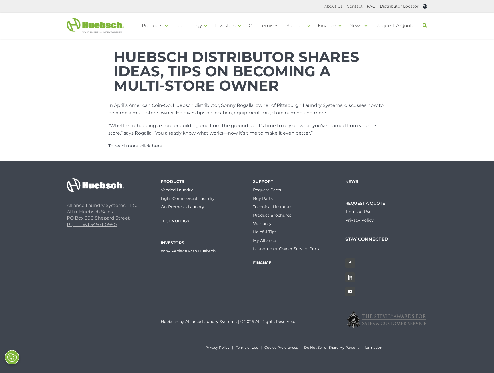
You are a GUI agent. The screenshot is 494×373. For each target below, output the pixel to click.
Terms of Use (247, 347)
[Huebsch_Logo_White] (95, 180)
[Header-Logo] (95, 20)
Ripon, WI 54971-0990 (92, 224)
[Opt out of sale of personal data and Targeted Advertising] (12, 357)
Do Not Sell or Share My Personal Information (343, 347)
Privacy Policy (217, 347)
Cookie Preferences (281, 347)
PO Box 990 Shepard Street (98, 218)
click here (151, 146)
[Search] (425, 26)
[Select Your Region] (425, 6)
